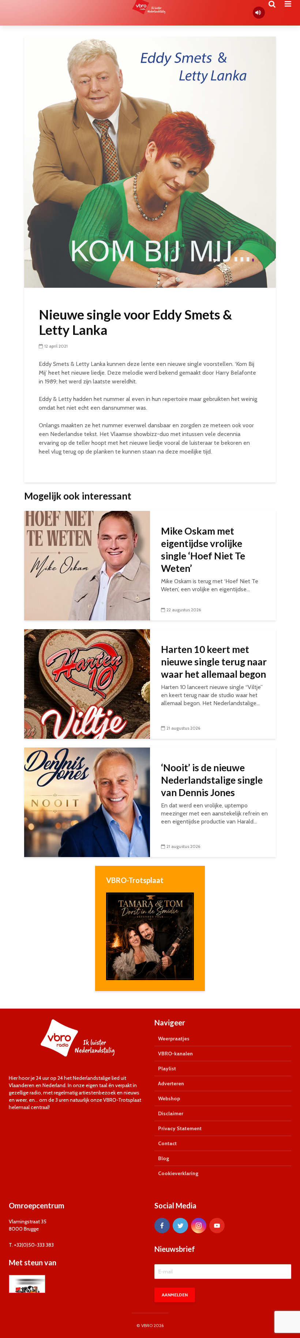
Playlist (167, 1068)
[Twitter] (180, 1225)
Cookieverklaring (178, 1173)
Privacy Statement (180, 1128)
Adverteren (171, 1083)
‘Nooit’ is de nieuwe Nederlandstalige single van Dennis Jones (212, 780)
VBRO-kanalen (175, 1053)
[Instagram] (198, 1225)
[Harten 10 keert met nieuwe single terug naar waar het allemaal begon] (87, 683)
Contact (167, 1143)
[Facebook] (162, 1225)
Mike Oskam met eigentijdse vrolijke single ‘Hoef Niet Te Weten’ (203, 549)
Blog (163, 1158)
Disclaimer (170, 1113)
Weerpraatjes (174, 1038)
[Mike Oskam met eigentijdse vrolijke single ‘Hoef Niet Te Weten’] (87, 565)
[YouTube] (217, 1225)
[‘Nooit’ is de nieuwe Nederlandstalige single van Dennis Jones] (87, 801)
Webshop (169, 1098)
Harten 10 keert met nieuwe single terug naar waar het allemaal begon (214, 661)
